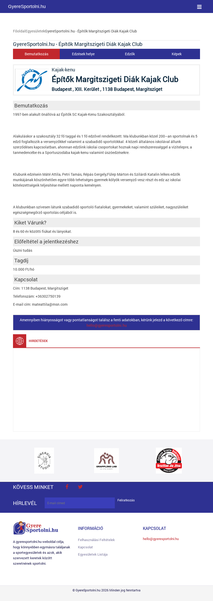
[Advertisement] (106, 389)
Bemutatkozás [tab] (36, 53)
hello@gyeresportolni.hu (106, 325)
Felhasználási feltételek (96, 539)
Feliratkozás (126, 500)
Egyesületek (35, 31)
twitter (80, 486)
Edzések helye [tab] (83, 53)
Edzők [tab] (130, 53)
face (66, 486)
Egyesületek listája (93, 554)
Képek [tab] (177, 53)
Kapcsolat (85, 547)
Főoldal (19, 31)
